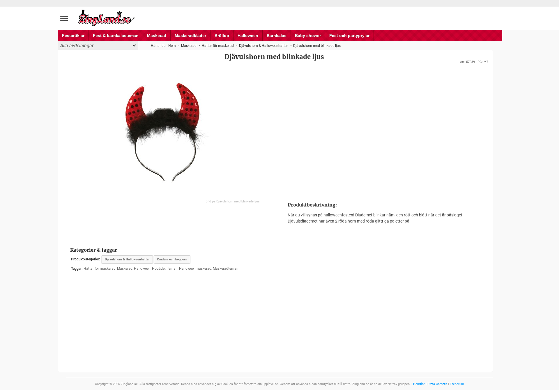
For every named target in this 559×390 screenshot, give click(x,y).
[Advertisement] (384, 129)
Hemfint (419, 384)
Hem (172, 46)
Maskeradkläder (190, 35)
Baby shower (308, 35)
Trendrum (457, 384)
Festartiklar (73, 35)
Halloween (248, 35)
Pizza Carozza (437, 384)
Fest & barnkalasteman (116, 35)
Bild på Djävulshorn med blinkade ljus (233, 201)
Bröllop (222, 35)
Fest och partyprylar (349, 35)
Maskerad (156, 35)
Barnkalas (276, 35)
